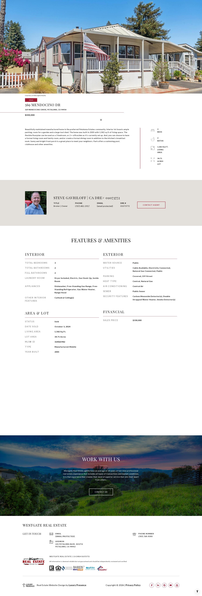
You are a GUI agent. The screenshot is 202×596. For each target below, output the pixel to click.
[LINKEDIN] (158, 585)
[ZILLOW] (177, 585)
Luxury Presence (77, 585)
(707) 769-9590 (145, 536)
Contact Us (101, 492)
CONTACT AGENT (151, 205)
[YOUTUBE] (170, 585)
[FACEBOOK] (151, 585)
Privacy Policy (133, 585)
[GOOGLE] (164, 585)
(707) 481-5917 (82, 206)
